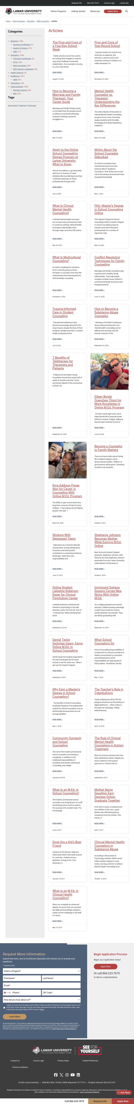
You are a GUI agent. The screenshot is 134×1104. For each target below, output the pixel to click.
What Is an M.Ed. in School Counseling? (65, 791)
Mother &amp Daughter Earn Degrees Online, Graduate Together (107, 795)
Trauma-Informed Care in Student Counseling (64, 312)
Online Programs (19, 21)
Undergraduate (19, 87)
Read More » (57, 72)
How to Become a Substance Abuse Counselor (106, 312)
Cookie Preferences (90, 1061)
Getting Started (78, 11)
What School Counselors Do (104, 641)
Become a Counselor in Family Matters (108, 448)
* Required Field (9, 965)
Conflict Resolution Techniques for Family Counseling (109, 261)
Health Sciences (18, 73)
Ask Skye (125, 1092)
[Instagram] (67, 1075)
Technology (17, 83)
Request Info (77, 3)
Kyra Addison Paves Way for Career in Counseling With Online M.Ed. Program (67, 491)
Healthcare (18, 76)
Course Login (109, 3)
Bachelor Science (22, 90)
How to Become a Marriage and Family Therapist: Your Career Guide (66, 96)
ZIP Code (47, 993)
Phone (16, 993)
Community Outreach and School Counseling (66, 741)
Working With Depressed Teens (64, 536)
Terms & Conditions (20, 1067)
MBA (17, 52)
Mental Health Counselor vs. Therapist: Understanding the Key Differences (106, 98)
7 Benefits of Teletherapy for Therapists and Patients (62, 363)
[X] (61, 1075)
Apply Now (113, 11)
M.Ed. (17, 62)
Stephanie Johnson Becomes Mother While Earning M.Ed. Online (107, 540)
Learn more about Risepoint (68, 1028)
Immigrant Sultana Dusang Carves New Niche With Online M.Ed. (108, 593)
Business (17, 41)
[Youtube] (72, 1075)
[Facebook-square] (56, 1075)
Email (7, 985)
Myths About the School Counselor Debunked (106, 153)
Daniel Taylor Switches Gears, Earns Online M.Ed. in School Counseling (67, 645)
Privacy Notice (56, 1028)
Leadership (23, 105)
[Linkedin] (78, 1075)
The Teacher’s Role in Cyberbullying (108, 691)
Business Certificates (23, 45)
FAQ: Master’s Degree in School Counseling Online (108, 209)
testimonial (32, 105)
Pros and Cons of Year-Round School (107, 44)
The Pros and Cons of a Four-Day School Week (67, 46)
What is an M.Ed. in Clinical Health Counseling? (65, 894)
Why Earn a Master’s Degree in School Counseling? (66, 693)
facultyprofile (12, 105)
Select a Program (12, 971)
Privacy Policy (63, 1061)
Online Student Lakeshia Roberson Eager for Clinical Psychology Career (65, 593)
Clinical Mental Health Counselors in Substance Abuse (109, 845)
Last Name (48, 978)
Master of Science (22, 48)
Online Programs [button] (58, 11)
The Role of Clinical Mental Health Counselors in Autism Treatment (109, 743)
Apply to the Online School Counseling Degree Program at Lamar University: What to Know (65, 157)
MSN (17, 80)
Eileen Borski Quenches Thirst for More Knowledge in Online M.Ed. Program (109, 402)
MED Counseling (43, 21)
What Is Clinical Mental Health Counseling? (63, 209)
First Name (9, 978)
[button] (126, 11)
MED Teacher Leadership (25, 69)
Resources (95, 11)
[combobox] (42, 971)
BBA (17, 94)
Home (8, 21)
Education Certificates (23, 59)
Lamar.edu (124, 3)
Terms (42, 1009)
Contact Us (15, 1061)
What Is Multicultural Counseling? (66, 259)
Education (31, 21)
